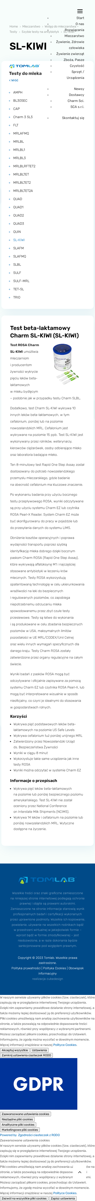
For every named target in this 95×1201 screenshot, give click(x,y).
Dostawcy (76, 95)
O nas (80, 24)
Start (80, 18)
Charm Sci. (76, 101)
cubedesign (55, 979)
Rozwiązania (74, 30)
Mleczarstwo (74, 36)
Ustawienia (39, 1050)
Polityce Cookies (64, 1045)
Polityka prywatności (26, 968)
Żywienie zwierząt (70, 54)
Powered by (30, 1135)
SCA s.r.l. (77, 107)
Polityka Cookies (54, 968)
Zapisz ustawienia (63, 1198)
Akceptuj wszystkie (15, 1050)
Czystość (77, 66)
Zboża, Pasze (74, 60)
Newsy (79, 89)
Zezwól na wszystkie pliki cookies (24, 1198)
